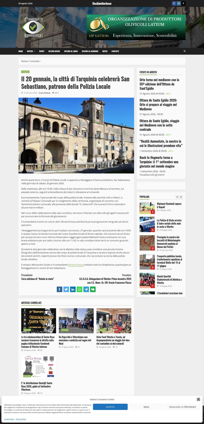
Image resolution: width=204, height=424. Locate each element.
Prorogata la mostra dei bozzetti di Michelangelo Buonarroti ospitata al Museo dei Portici (147, 243)
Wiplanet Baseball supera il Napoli (147, 206)
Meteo (104, 51)
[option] (161, 208)
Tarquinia (25, 72)
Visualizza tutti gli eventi (152, 174)
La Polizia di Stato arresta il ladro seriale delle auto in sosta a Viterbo (147, 224)
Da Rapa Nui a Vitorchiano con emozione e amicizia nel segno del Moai (76, 320)
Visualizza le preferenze (182, 406)
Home (20, 51)
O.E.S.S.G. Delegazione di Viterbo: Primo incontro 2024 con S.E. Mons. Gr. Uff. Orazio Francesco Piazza (105, 278)
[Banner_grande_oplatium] (136, 27)
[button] (198, 399)
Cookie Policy (9, 419)
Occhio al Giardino (90, 51)
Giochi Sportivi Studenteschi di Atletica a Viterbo (147, 280)
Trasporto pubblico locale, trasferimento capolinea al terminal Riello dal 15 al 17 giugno (147, 262)
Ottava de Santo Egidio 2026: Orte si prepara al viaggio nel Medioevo (158, 104)
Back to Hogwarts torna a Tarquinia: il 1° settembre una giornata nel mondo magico (159, 161)
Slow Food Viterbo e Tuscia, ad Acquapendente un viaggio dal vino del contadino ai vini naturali (113, 320)
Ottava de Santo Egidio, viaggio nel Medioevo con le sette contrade (159, 124)
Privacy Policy (21, 419)
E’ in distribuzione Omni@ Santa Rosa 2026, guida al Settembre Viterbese (38, 366)
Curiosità (27, 330)
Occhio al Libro (71, 51)
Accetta (110, 406)
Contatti (115, 51)
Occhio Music (54, 51)
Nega (146, 406)
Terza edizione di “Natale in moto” (37, 277)
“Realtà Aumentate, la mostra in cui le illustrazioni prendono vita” (161, 143)
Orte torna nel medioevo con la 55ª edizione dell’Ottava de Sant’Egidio (159, 83)
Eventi (41, 51)
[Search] (185, 51)
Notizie (30, 51)
